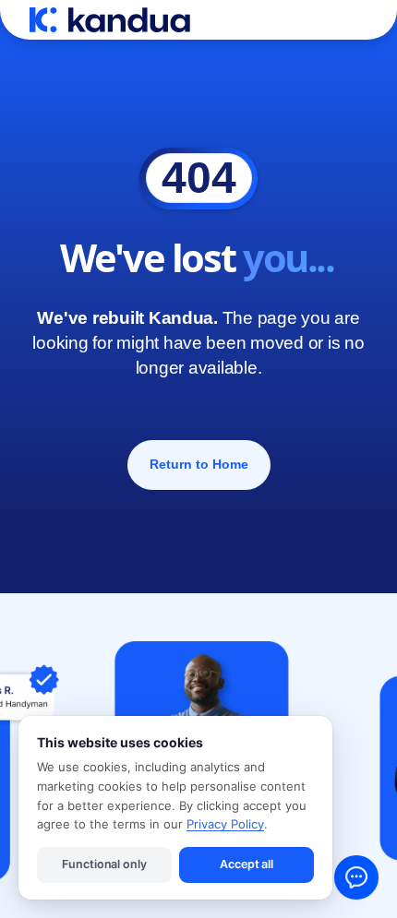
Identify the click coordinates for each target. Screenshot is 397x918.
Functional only (104, 864)
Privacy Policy (225, 824)
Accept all (246, 864)
